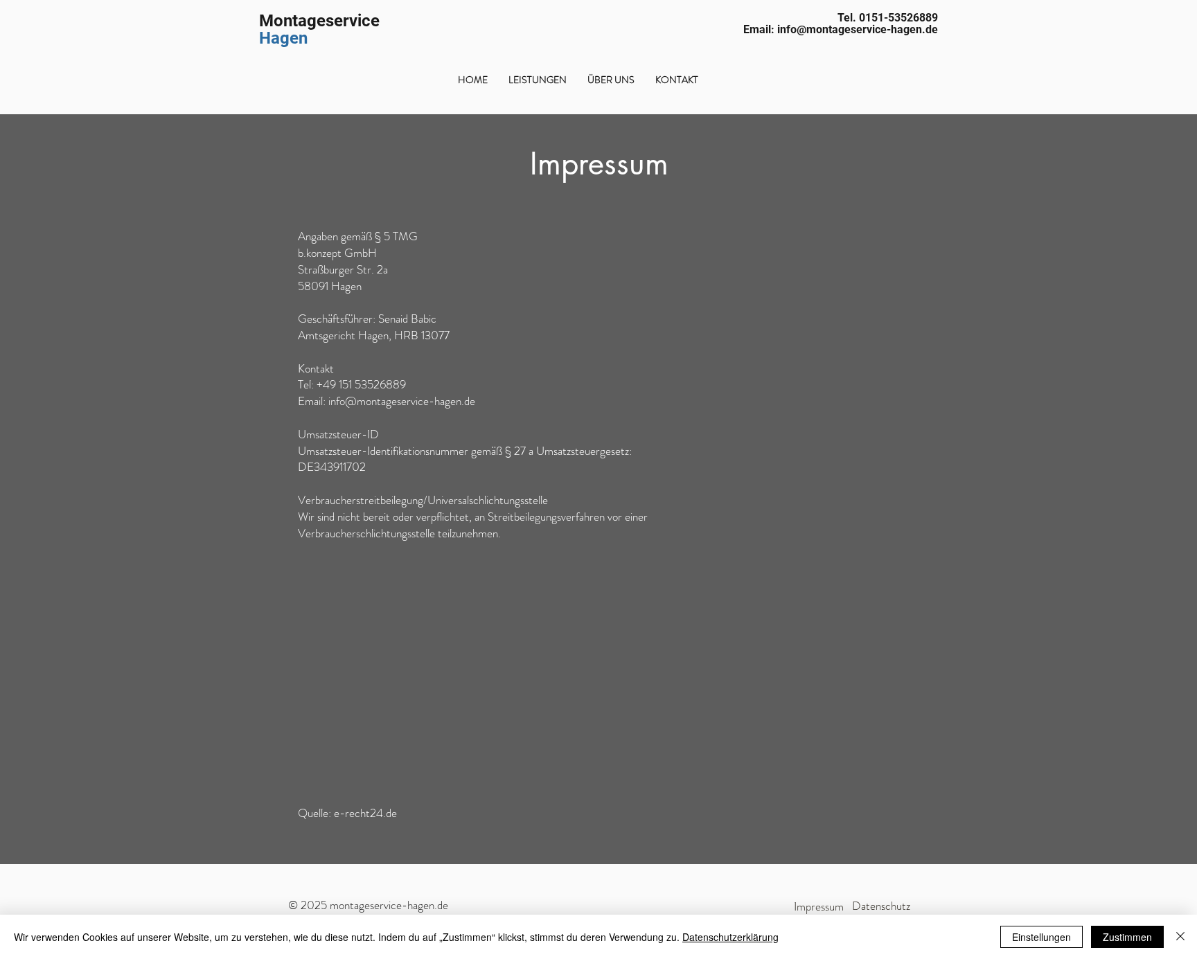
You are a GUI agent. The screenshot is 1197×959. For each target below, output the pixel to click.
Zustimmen (1127, 937)
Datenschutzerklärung (730, 937)
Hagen (283, 38)
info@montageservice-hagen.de (401, 401)
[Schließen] (1180, 937)
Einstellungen (1041, 937)
